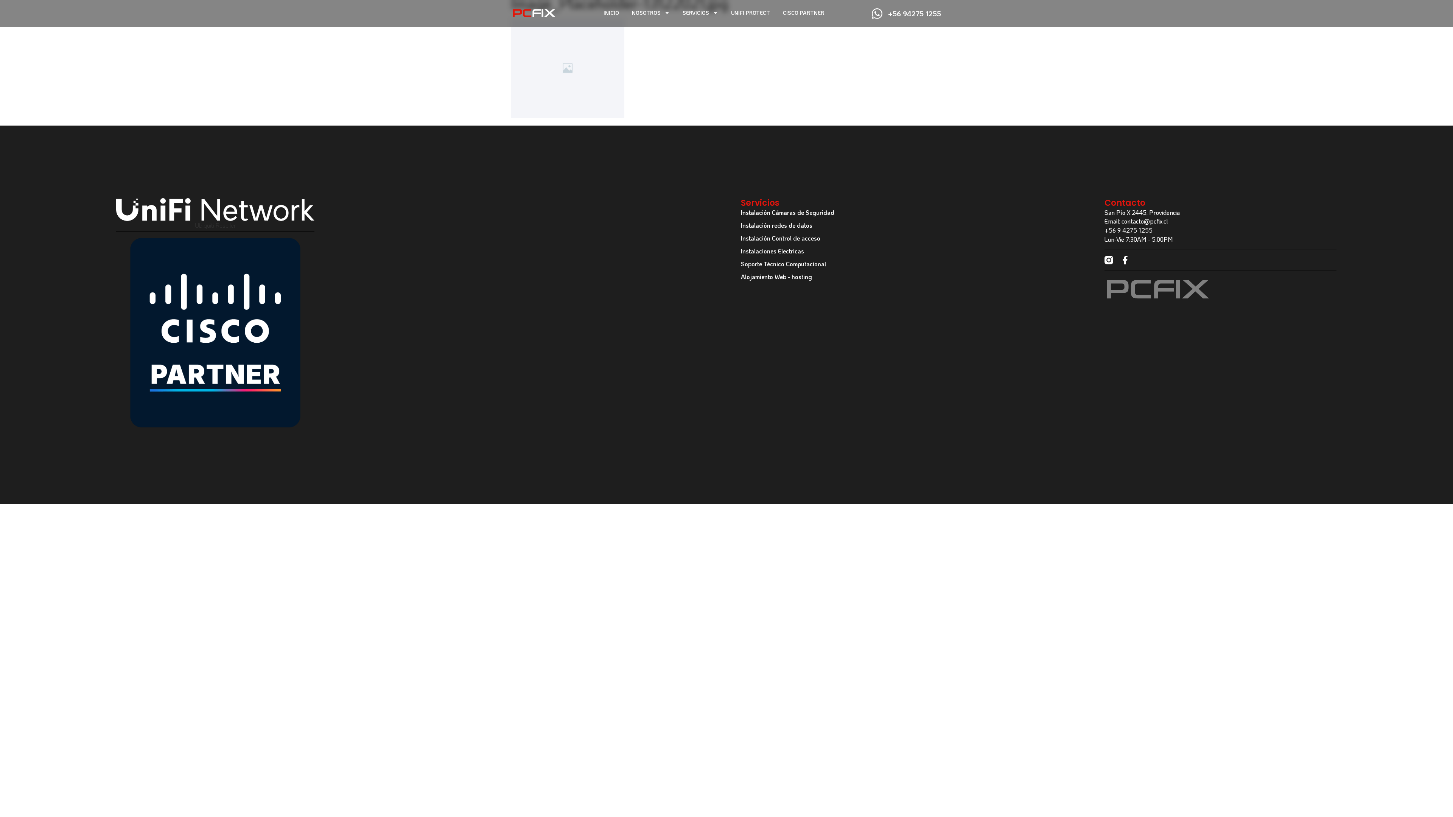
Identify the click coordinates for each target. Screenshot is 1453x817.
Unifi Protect (750, 12)
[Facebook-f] (1125, 260)
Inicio (611, 12)
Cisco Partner (803, 12)
